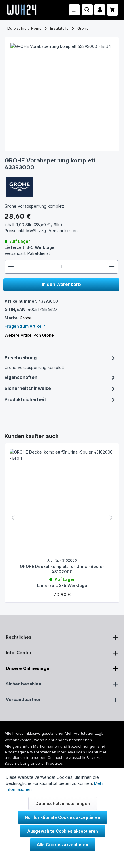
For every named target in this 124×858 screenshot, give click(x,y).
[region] (62, 517)
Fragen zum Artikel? (25, 326)
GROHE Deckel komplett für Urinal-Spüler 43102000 (62, 569)
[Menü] (74, 10)
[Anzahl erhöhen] (112, 267)
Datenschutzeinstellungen (62, 803)
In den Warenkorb (61, 284)
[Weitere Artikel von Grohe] (19, 186)
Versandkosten (18, 740)
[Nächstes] (110, 518)
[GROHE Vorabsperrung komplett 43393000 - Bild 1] (62, 94)
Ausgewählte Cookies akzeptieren (62, 831)
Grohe (26, 317)
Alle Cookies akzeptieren (62, 844)
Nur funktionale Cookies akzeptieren (62, 817)
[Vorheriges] (13, 518)
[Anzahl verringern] (11, 267)
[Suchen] (87, 10)
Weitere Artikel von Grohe (29, 335)
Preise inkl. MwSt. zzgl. (41, 230)
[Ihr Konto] (100, 10)
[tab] (60, 362)
